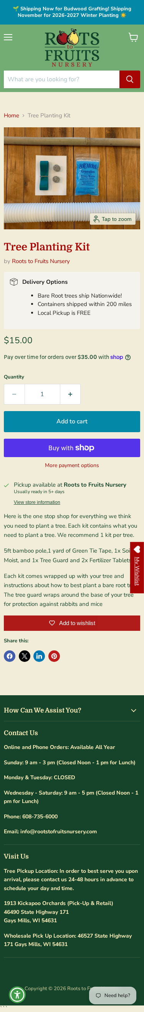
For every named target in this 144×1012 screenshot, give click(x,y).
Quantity (14, 377)
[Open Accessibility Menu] (17, 995)
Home (11, 115)
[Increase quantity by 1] (70, 394)
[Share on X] (24, 656)
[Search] (129, 79)
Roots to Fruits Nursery (41, 261)
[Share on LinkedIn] (39, 656)
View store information (37, 502)
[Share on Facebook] (9, 656)
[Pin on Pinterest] (54, 656)
